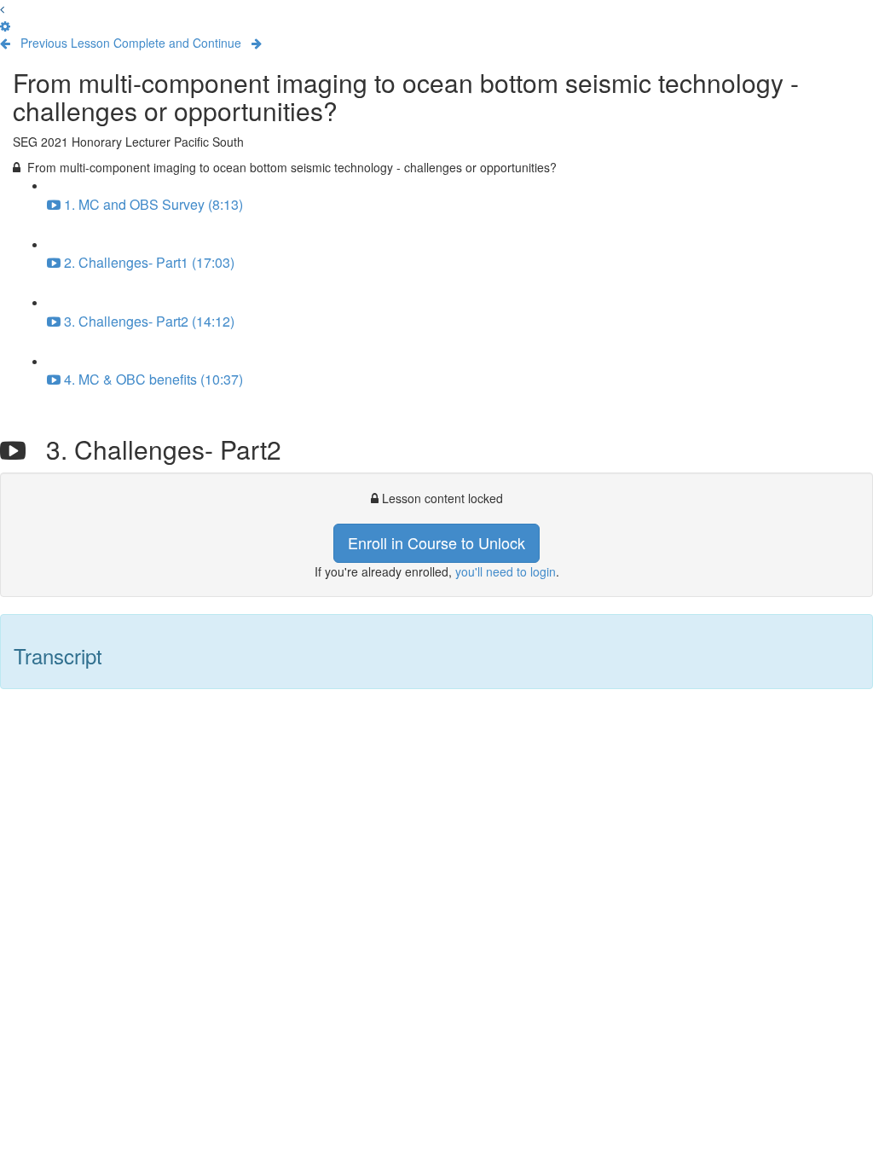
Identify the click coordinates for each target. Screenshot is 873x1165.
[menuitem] (5, 25)
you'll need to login (505, 571)
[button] (2, 8)
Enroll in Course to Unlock (436, 542)
